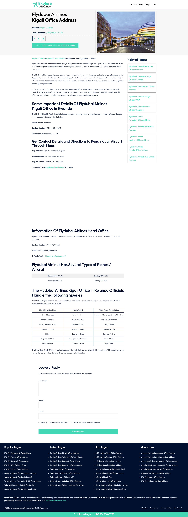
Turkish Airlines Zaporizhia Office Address (66, 465)
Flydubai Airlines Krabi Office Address (141, 128)
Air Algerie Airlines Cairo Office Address (157, 469)
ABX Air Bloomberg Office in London (110, 473)
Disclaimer (154, 508)
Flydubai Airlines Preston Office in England (139, 108)
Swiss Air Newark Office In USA (62, 477)
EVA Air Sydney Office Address (153, 477)
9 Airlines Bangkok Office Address (109, 465)
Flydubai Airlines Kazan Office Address (141, 88)
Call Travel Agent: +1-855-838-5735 (94, 514)
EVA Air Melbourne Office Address (154, 481)
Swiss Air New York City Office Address (65, 473)
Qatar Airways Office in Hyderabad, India (20, 489)
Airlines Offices (136, 4)
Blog (147, 4)
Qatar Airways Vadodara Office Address (65, 481)
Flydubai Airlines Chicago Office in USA (139, 98)
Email (41, 411)
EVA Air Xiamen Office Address (16, 461)
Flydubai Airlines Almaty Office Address (138, 148)
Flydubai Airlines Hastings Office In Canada (140, 78)
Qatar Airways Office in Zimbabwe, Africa (112, 485)
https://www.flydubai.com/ (55, 256)
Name (41, 400)
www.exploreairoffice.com (21, 508)
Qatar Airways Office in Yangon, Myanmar (20, 473)
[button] (155, 5)
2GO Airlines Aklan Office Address (109, 453)
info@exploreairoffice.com (55, 500)
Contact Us (178, 508)
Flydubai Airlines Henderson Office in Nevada (141, 68)
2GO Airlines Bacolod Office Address (110, 457)
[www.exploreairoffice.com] (42, 4)
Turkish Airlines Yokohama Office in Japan (66, 457)
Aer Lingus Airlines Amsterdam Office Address (159, 461)
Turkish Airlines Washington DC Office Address (22, 481)
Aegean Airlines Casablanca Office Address (158, 453)
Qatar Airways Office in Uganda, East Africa (67, 485)
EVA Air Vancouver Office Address (17, 453)
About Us (144, 508)
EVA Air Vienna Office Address (16, 457)
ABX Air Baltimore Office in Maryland (110, 469)
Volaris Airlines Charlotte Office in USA (19, 485)
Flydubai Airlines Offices (55, 58)
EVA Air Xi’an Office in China (15, 465)
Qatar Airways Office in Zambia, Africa (111, 489)
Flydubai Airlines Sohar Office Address (141, 158)
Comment (43, 381)
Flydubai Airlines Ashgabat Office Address (139, 118)
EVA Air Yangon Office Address (16, 469)
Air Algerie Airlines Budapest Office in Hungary (159, 465)
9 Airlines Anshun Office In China (108, 461)
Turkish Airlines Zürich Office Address (64, 453)
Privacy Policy (166, 508)
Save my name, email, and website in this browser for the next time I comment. (70, 422)
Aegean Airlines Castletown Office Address (158, 457)
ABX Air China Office (104, 477)
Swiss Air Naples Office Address (62, 469)
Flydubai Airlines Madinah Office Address (139, 138)
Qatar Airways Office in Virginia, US (18, 477)
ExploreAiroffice (38, 58)
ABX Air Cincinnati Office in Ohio (108, 481)
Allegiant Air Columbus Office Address (156, 473)
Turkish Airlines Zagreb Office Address (65, 461)
